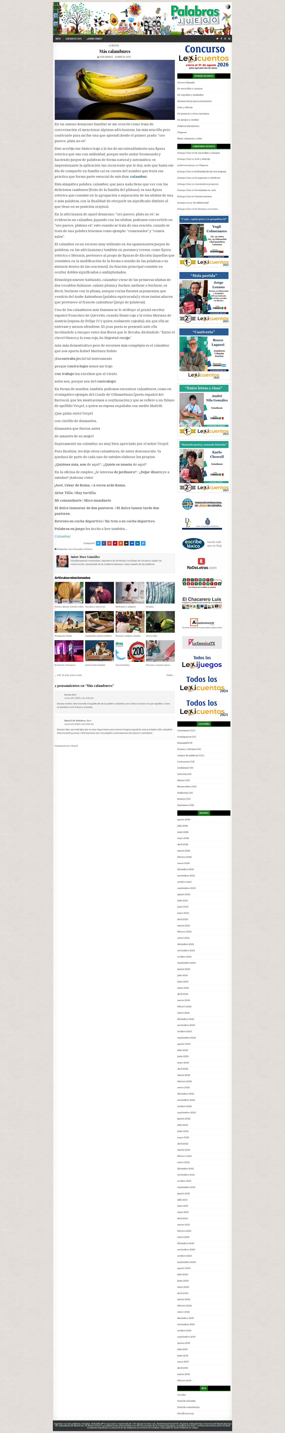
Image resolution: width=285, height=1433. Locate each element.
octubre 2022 (184, 1106)
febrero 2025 (184, 931)
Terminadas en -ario (205, 190)
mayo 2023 (183, 1062)
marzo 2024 (183, 1000)
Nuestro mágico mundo (128, 636)
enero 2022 (183, 1162)
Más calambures (114, 51)
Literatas (182, 774)
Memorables (184, 786)
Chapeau (182, 132)
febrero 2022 (184, 1156)
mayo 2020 (183, 1287)
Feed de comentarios (188, 1407)
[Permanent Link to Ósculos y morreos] (99, 592)
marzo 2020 (183, 1299)
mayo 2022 (183, 1137)
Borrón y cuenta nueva (158, 665)
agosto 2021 (183, 1193)
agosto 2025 (183, 894)
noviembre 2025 (186, 875)
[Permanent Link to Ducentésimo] (130, 651)
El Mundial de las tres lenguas (210, 171)
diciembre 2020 (185, 1243)
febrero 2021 (184, 1231)
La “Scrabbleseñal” (199, 202)
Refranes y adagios (126, 606)
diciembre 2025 (185, 869)
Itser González (106, 56)
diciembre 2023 (185, 1019)
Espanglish (183, 743)
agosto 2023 (183, 1044)
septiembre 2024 (186, 963)
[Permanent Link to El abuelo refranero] (69, 651)
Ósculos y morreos (95, 606)
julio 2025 (182, 900)
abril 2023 (182, 1069)
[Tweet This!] (98, 543)
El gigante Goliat (63, 636)
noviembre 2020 (186, 1249)
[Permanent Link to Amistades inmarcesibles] (99, 622)
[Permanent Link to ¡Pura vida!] (160, 622)
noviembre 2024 (186, 950)
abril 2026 (182, 844)
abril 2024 (182, 994)
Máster (181, 780)
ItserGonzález (76, 549)
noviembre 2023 (186, 1025)
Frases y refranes (186, 749)
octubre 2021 (184, 1181)
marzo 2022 (183, 1150)
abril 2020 (182, 1293)
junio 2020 (183, 1280)
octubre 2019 (184, 1330)
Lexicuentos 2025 (74, 38)
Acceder (181, 1395)
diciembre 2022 (185, 1094)
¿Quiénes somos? (94, 38)
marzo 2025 (183, 925)
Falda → (171, 675)
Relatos (115, 45)
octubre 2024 (184, 956)
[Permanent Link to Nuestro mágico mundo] (130, 622)
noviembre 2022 (186, 1100)
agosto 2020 (183, 1268)
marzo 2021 (183, 1224)
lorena (67, 694)
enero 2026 (183, 863)
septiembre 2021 (186, 1187)
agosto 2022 (183, 1118)
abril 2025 (182, 919)
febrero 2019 (184, 1380)
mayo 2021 (183, 1212)
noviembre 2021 (186, 1174)
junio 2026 (183, 832)
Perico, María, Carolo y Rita (69, 606)
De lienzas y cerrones (206, 209)
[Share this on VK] (126, 543)
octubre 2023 (184, 1031)
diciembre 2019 (185, 1318)
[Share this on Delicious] (143, 543)
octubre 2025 (184, 882)
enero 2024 (183, 1013)
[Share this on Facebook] (104, 543)
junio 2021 (182, 1206)
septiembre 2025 (186, 888)
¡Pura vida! (151, 636)
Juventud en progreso (207, 184)
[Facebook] (221, 38)
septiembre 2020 (186, 1262)
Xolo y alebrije (185, 107)
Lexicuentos (183, 761)
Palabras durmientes (188, 126)
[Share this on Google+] (109, 543)
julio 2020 (182, 1274)
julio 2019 (182, 1349)
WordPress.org (185, 1413)
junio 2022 (183, 1131)
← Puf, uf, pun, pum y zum (68, 675)
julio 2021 (182, 1200)
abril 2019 (182, 1368)
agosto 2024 (183, 969)
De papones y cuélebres (207, 178)
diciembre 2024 (185, 944)
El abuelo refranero (65, 665)
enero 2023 (183, 1087)
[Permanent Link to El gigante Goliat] (69, 622)
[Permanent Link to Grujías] (160, 592)
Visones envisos (203, 196)
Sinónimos (182, 805)
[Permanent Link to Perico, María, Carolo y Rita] (69, 592)
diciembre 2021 (185, 1168)
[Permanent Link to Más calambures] (115, 90)
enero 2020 (183, 1312)
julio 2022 (182, 1125)
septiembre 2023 (186, 1037)
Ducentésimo (123, 665)
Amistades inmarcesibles (98, 636)
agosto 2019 (183, 1343)
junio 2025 (183, 907)
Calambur (63, 536)
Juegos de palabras (187, 755)
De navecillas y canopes (190, 88)
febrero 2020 (184, 1305)
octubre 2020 (184, 1256)
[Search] (229, 38)
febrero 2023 (184, 1081)
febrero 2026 (184, 857)
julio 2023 (182, 1050)
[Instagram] (225, 38)
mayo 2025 (183, 913)
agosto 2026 (183, 819)
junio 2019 (182, 1355)
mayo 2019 (183, 1361)
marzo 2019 (183, 1374)
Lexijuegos (183, 768)
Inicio (58, 38)
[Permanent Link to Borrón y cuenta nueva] (160, 651)
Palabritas (182, 793)
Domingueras (184, 737)
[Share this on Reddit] (120, 543)
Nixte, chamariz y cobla (189, 138)
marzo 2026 (183, 850)
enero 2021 (183, 1237)
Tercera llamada (185, 82)
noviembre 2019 (186, 1324)
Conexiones (183, 730)
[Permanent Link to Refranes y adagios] (130, 592)
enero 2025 (183, 938)
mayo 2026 (183, 838)
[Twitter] (217, 38)
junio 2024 (182, 981)
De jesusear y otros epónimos (193, 113)
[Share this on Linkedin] (137, 543)
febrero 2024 (184, 1006)
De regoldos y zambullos (190, 95)
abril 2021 (182, 1218)
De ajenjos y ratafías (188, 120)
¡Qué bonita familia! (95, 665)
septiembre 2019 (186, 1337)
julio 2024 (182, 975)
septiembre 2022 (186, 1112)
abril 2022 (182, 1143)
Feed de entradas (186, 1401)
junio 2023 (183, 1056)
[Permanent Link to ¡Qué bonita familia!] (99, 651)
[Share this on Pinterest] (115, 543)
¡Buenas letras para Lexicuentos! (194, 101)
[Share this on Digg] (132, 543)
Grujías (150, 606)
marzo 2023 (183, 1075)
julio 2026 (182, 826)
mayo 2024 (183, 988)
